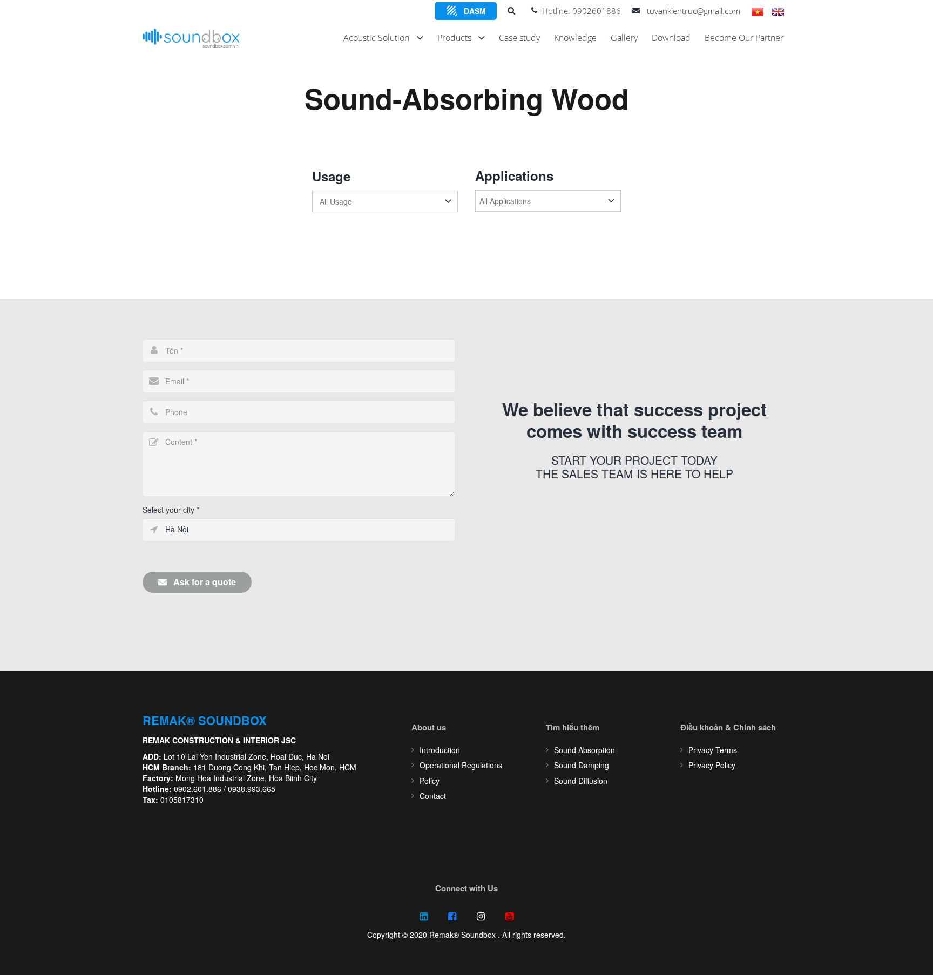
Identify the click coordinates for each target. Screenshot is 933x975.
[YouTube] (509, 917)
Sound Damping (581, 765)
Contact (433, 795)
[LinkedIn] (423, 917)
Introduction (440, 749)
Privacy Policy (711, 765)
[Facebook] (452, 917)
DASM (475, 10)
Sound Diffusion (580, 780)
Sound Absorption (584, 749)
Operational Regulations (461, 765)
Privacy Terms (712, 749)
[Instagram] (481, 917)
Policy (430, 780)
